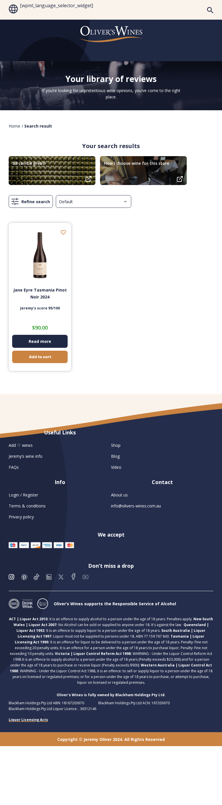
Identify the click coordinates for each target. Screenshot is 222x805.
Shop (116, 445)
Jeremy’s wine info (25, 456)
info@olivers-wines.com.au (136, 506)
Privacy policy (21, 517)
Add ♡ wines (21, 445)
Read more (40, 341)
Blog (115, 456)
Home (14, 126)
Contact (162, 482)
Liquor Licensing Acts (28, 719)
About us (119, 495)
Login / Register (23, 495)
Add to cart (40, 356)
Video (116, 467)
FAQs (14, 467)
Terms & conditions (27, 506)
